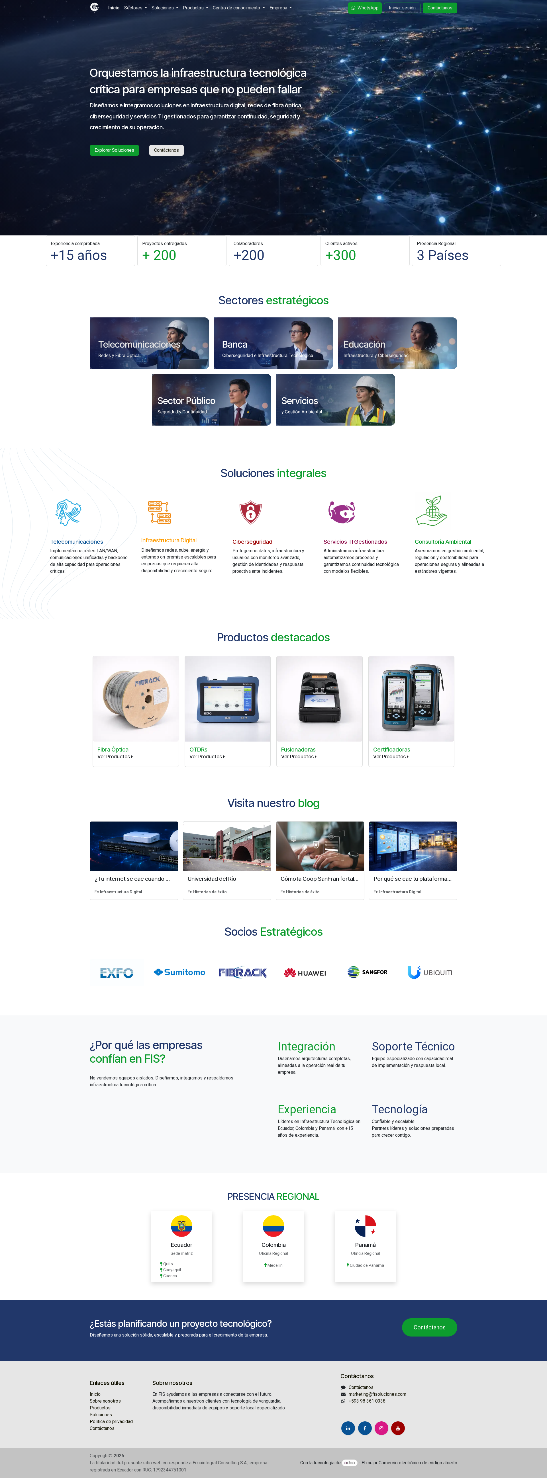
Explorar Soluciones (114, 150)
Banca (234, 344)
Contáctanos (440, 8)
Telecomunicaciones (139, 344)
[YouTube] (398, 1428)
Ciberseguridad (252, 541)
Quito (168, 1264)
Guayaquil (172, 1270)
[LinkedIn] (348, 1428)
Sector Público (186, 400)
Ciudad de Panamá (366, 1265)
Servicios (299, 400)
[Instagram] (381, 1428)
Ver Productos (113, 756)
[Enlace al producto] (228, 699)
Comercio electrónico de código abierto (418, 1462)
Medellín (275, 1265)
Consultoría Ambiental (443, 541)
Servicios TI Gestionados (355, 541)
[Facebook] (365, 1428)
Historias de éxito (210, 892)
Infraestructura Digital (169, 540)
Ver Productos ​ (206, 756)
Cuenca (170, 1276)
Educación (364, 344)
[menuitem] (114, 8)
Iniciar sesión (402, 8)
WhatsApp (368, 8)
